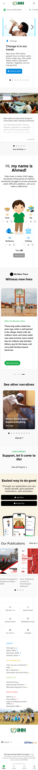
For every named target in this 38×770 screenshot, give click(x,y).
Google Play (20, 503)
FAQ (8, 667)
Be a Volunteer (12, 670)
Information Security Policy (17, 672)
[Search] (4, 3)
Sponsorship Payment (15, 685)
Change (13, 41)
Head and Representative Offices (16, 703)
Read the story (12, 363)
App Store (20, 497)
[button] (32, 27)
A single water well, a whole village (18, 321)
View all (18, 437)
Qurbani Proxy (12, 682)
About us (10, 697)
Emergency (10, 648)
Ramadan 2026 (12, 653)
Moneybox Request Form (16, 687)
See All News (18, 149)
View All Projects (18, 467)
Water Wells (11, 650)
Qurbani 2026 (12, 655)
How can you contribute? (16, 665)
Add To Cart (19, 255)
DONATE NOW (15, 71)
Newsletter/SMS (12, 706)
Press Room (11, 699)
